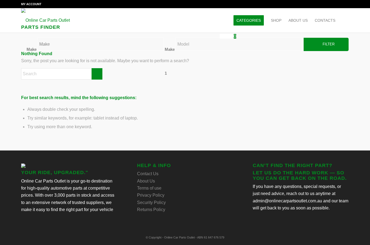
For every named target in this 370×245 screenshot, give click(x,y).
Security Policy (151, 202)
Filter (329, 44)
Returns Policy (151, 209)
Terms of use (149, 188)
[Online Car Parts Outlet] (45, 20)
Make (32, 49)
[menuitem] (31, 4)
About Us (146, 181)
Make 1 (170, 61)
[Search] (344, 20)
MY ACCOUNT (31, 4)
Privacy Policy (150, 195)
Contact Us (147, 173)
